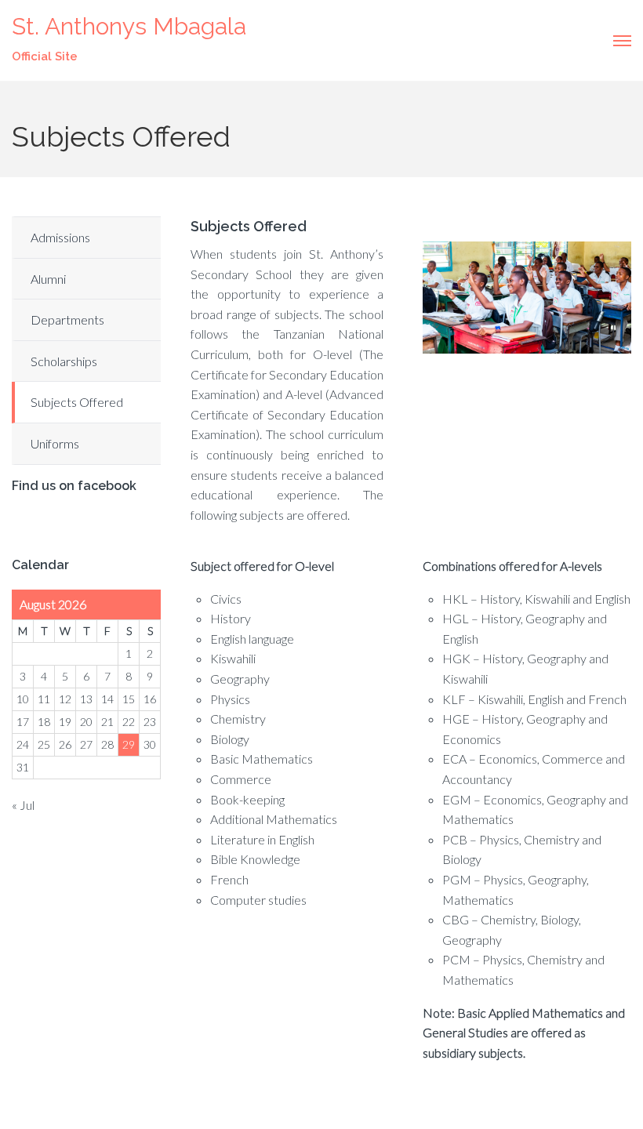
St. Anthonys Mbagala (129, 26)
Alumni (48, 278)
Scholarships (64, 361)
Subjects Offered (77, 401)
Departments (67, 319)
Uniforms (55, 443)
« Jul (23, 804)
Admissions (60, 237)
